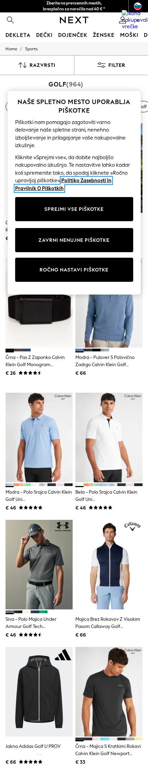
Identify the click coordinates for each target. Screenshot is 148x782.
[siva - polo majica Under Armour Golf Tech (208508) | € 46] (39, 564)
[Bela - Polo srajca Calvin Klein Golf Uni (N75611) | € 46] (108, 437)
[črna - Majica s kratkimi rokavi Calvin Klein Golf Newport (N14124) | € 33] (108, 692)
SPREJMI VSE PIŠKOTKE (74, 209)
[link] (10, 20)
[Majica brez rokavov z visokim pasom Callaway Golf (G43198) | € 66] (108, 564)
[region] (74, 193)
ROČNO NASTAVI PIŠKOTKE (74, 270)
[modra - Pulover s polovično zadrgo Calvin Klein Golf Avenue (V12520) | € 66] (108, 303)
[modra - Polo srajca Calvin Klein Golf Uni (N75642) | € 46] (39, 437)
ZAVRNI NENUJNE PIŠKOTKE (74, 240)
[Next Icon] (74, 20)
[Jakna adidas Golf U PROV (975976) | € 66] (39, 692)
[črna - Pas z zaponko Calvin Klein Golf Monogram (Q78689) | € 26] (39, 303)
